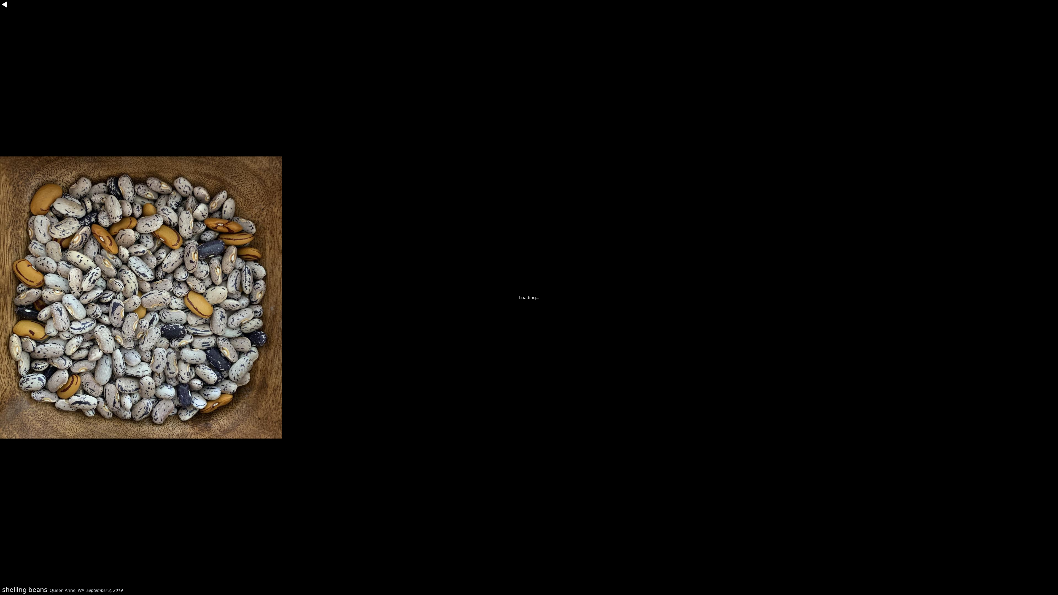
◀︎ (4, 4)
